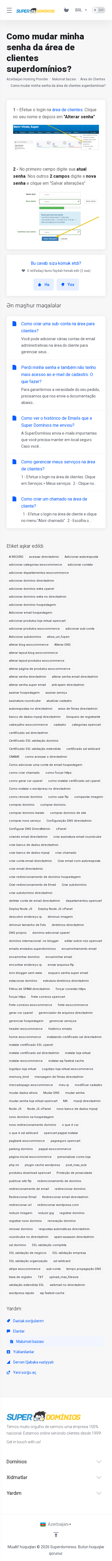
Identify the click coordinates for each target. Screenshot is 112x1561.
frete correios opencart (48, 997)
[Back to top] (56, 1534)
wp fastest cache (52, 1293)
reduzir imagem (20, 1213)
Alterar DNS (62, 644)
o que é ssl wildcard (23, 1133)
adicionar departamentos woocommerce (39, 573)
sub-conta (53, 1269)
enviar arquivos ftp (61, 965)
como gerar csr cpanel (25, 781)
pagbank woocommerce (27, 1141)
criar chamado (65, 853)
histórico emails (60, 1029)
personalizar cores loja (74, 1157)
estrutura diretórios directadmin (66, 981)
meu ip (64, 1085)
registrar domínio (72, 1213)
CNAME (14, 757)
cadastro (60, 725)
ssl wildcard (61, 1261)
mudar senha (75, 1093)
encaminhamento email (79, 949)
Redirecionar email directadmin (65, 1197)
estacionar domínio (23, 981)
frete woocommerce (73, 1005)
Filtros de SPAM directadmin (29, 989)
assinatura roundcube (25, 701)
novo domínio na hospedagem (31, 1117)
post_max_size (76, 1165)
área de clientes (67, 109)
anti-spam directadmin (68, 685)
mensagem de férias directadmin (59, 1077)
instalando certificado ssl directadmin (74, 1037)
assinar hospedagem (24, 693)
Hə (47, 284)
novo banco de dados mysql (77, 1109)
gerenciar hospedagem (26, 1021)
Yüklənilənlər (23, 1352)
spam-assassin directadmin (74, 1237)
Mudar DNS (51, 1093)
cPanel (61, 829)
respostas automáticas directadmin (64, 1229)
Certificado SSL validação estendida (35, 749)
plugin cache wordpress (42, 1165)
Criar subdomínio (74, 885)
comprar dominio (53, 805)
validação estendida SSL (26, 1285)
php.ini (14, 1165)
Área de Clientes (92, 79)
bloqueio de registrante (83, 717)
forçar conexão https (71, 989)
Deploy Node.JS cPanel (55, 909)
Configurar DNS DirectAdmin (29, 829)
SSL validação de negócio (27, 1253)
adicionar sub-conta (80, 628)
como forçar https (58, 773)
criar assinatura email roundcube (77, 837)
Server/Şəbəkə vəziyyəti (33, 1362)
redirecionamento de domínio (59, 1181)
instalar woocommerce (26, 1061)
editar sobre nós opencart (83, 941)
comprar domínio (22, 805)
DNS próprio (18, 933)
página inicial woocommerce (30, 1157)
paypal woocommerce (55, 1149)
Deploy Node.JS (20, 909)
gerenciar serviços (62, 1021)
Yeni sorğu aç (24, 1372)
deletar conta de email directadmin (34, 901)
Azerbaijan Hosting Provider (27, 79)
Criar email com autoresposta (79, 861)
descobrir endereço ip (25, 917)
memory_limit (19, 1077)
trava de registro (20, 1277)
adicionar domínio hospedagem (32, 605)
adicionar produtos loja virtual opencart (37, 621)
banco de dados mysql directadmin (35, 717)
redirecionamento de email (29, 1189)
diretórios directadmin (68, 925)
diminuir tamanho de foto (27, 925)
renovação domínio (62, 1221)
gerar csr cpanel (21, 1013)
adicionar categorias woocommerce (35, 564)
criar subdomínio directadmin (30, 893)
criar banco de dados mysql (29, 853)
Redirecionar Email (22, 1197)
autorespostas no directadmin (30, 709)
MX (65, 1101)
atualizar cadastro (59, 701)
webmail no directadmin (67, 1285)
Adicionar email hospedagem (30, 612)
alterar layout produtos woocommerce (36, 660)
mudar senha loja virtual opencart (33, 1101)
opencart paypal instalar (61, 1133)
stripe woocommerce (25, 1269)
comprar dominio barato (26, 813)
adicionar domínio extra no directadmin (37, 596)
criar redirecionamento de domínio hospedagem (45, 877)
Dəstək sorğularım (28, 1321)
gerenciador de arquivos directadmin (66, 1013)
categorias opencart (86, 725)
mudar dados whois (23, 1093)
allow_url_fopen (58, 637)
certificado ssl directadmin (28, 733)
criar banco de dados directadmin (33, 845)
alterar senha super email (27, 685)
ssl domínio (17, 1245)
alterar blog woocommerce (29, 644)
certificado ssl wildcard (83, 749)
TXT (40, 1277)
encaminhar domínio (24, 957)
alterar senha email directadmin (75, 676)
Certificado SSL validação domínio (33, 741)
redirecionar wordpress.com (58, 1205)
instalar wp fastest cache (66, 1061)
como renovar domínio (25, 797)
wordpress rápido (21, 1293)
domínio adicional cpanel (51, 933)
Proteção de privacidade (74, 1173)
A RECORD (16, 557)
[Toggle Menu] (8, 10)
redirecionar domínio (70, 1189)
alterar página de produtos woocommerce (39, 669)
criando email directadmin (28, 837)
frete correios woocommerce (30, 1005)
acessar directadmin (44, 557)
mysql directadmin (87, 1101)
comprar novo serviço (25, 821)
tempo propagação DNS (83, 1269)
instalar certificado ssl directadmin (34, 1053)
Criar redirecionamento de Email (32, 885)
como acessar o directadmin (46, 757)
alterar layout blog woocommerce (33, 653)
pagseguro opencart (65, 1141)
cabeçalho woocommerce (28, 725)
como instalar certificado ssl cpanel (74, 781)
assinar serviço (56, 693)
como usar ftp (58, 797)
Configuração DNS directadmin (69, 821)
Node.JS (15, 1109)
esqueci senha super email (68, 973)
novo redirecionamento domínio (32, 1125)
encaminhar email (58, 957)
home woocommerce (25, 1037)
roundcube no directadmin (28, 1237)
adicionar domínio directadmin (31, 580)
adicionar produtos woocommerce (34, 628)
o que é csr (70, 1125)
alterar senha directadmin (27, 676)
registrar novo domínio (25, 1221)
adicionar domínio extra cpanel (31, 589)
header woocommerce (26, 1029)
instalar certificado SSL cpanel (31, 1045)
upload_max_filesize (64, 1277)
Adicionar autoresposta (81, 557)
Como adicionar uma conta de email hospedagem (45, 765)
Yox (71, 284)
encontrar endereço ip (25, 965)
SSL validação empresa (69, 1253)
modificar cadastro (88, 1085)
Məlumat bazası (64, 79)
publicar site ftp (20, 1181)
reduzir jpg (46, 1213)
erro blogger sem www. (25, 973)
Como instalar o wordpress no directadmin (40, 789)
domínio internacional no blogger (34, 941)
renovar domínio (21, 1229)
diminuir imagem (60, 917)
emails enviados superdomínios (32, 949)
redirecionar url (20, 1205)
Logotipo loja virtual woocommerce (67, 1069)
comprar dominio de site (68, 813)
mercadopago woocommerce (31, 1085)
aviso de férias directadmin (78, 709)
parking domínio (21, 1149)
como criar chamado (24, 773)
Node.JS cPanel (39, 1109)
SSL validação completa (49, 1245)
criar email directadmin (26, 869)
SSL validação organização (28, 1261)
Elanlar (18, 1331)
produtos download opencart (30, 1173)
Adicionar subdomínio (25, 637)
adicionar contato (80, 564)
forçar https (17, 997)
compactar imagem (88, 797)
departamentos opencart (84, 901)
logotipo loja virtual (22, 1069)
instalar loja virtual (78, 1053)
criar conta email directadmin (30, 861)
